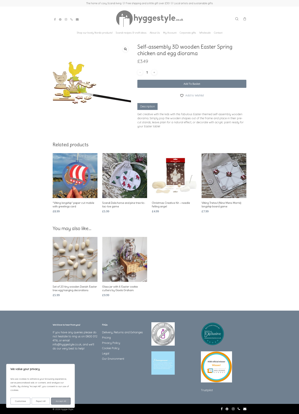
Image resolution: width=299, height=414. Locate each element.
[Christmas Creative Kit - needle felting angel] (174, 175)
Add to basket (192, 84)
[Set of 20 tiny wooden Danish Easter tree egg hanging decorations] (75, 259)
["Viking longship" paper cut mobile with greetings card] (75, 175)
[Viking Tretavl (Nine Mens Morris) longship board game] (224, 175)
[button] (125, 49)
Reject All (40, 401)
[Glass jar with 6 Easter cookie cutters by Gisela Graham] (124, 259)
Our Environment (113, 359)
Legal (105, 353)
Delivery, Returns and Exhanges (122, 332)
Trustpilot (207, 390)
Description (147, 106)
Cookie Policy (110, 348)
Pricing (106, 337)
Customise (20, 401)
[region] (40, 386)
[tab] (147, 106)
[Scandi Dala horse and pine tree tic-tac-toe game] (124, 175)
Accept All (61, 401)
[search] (237, 19)
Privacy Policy (111, 343)
